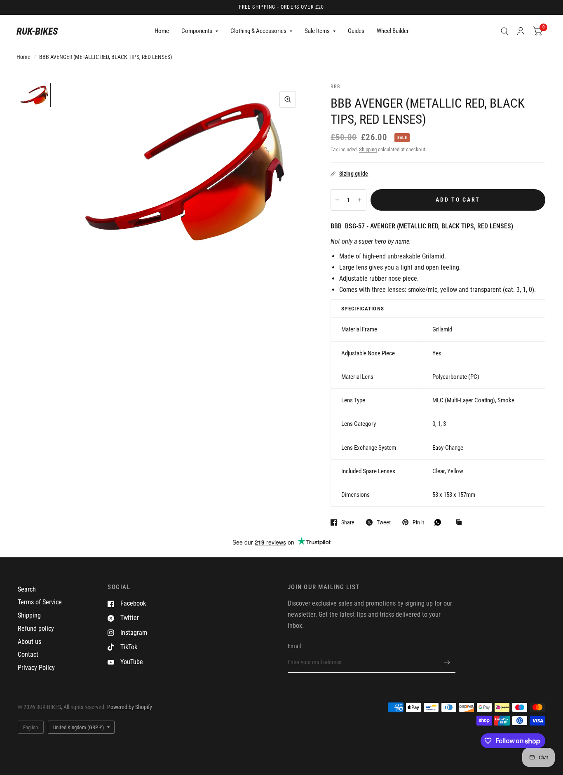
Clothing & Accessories (258, 31)
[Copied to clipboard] (460, 523)
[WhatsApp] (439, 522)
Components (196, 31)
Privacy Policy (36, 668)
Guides (356, 31)
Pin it (418, 522)
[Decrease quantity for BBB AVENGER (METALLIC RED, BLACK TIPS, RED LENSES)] (337, 200)
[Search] (505, 31)
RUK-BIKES (37, 31)
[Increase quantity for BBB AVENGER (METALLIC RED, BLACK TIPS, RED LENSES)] (360, 200)
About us (29, 642)
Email (294, 646)
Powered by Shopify (129, 707)
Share (347, 522)
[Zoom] (287, 99)
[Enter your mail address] (447, 662)
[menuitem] (161, 31)
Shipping (368, 149)
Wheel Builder (393, 31)
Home (162, 31)
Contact (28, 654)
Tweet (384, 522)
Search (27, 589)
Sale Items (317, 31)
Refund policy (36, 628)
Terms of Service (40, 602)
